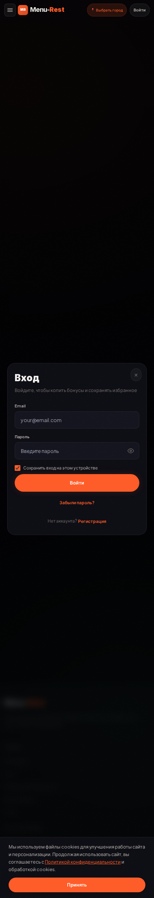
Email (20, 405)
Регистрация (92, 521)
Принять (77, 885)
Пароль (22, 436)
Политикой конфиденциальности (83, 862)
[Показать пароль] (130, 450)
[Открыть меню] (10, 10)
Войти (140, 10)
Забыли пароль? (77, 502)
